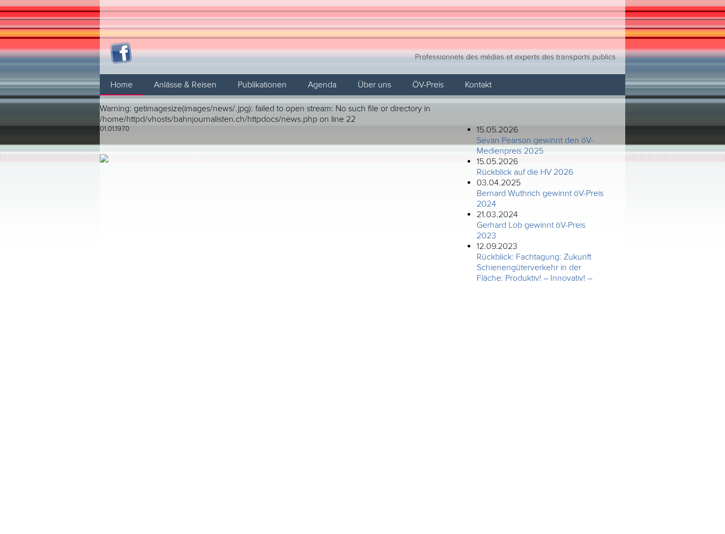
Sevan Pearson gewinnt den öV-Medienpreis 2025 (535, 145)
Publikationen (262, 84)
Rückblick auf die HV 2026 (525, 172)
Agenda (322, 84)
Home (121, 84)
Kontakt (478, 84)
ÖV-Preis (428, 84)
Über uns (374, 84)
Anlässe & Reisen (185, 84)
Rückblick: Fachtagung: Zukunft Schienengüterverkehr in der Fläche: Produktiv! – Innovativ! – (534, 267)
